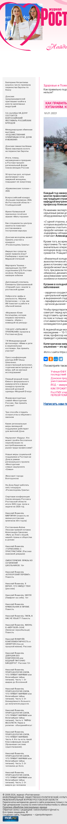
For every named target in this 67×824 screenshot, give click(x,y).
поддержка (26, 814)
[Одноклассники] (51, 359)
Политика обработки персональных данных (25, 807)
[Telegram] (61, 359)
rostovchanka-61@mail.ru (46, 809)
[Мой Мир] (56, 359)
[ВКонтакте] (46, 359)
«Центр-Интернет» (44, 814)
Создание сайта (11, 814)
